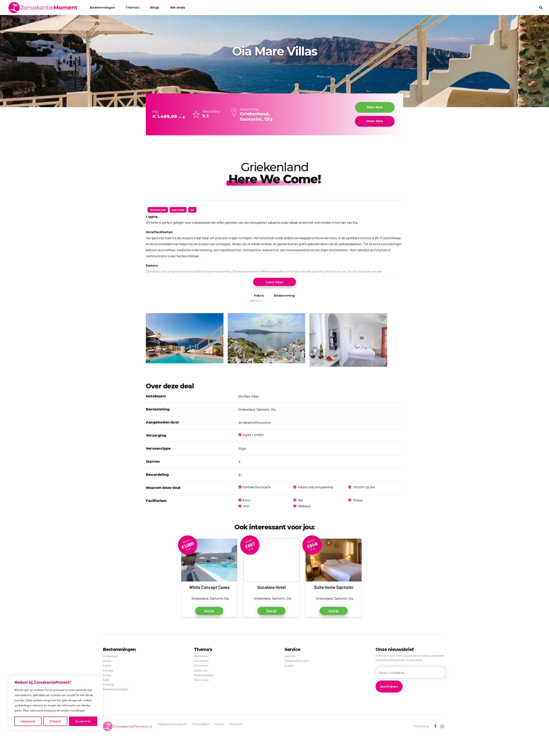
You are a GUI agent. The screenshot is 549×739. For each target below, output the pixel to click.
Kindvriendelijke (203, 675)
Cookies (219, 724)
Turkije (107, 675)
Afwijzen (55, 721)
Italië (106, 680)
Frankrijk (108, 684)
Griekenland (158, 210)
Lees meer (275, 281)
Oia (192, 210)
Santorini (178, 210)
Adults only (200, 670)
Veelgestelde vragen (297, 660)
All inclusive (201, 665)
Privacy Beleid (200, 724)
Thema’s (132, 7)
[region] (56, 702)
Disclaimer (236, 724)
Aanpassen (28, 721)
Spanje (107, 660)
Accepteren (83, 721)
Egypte (107, 665)
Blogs (154, 7)
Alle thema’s (201, 656)
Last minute (201, 660)
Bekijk (209, 610)
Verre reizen (201, 680)
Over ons (290, 656)
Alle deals (177, 7)
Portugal (108, 670)
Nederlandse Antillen (115, 689)
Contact (289, 665)
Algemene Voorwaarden (172, 724)
